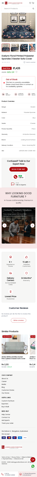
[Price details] (16, 72)
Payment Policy (7, 459)
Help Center (6, 414)
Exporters (5, 404)
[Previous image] (4, 27)
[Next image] (33, 27)
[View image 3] (24, 48)
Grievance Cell (18, 459)
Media (4, 384)
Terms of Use (6, 457)
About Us (5, 378)
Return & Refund (27, 457)
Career (4, 381)
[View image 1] (6, 48)
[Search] (33, 8)
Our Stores (5, 393)
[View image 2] (15, 48)
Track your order (7, 423)
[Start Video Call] (32, 459)
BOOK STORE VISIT (18, 169)
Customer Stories (8, 390)
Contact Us (6, 417)
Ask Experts (6, 420)
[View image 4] (33, 48)
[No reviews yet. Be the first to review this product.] (6, 62)
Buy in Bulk (5, 407)
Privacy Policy (16, 457)
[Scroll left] (4, 225)
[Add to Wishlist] (25, 352)
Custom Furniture (8, 401)
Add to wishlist (30, 62)
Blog (3, 387)
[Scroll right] (32, 225)
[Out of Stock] (25, 347)
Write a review (18, 320)
